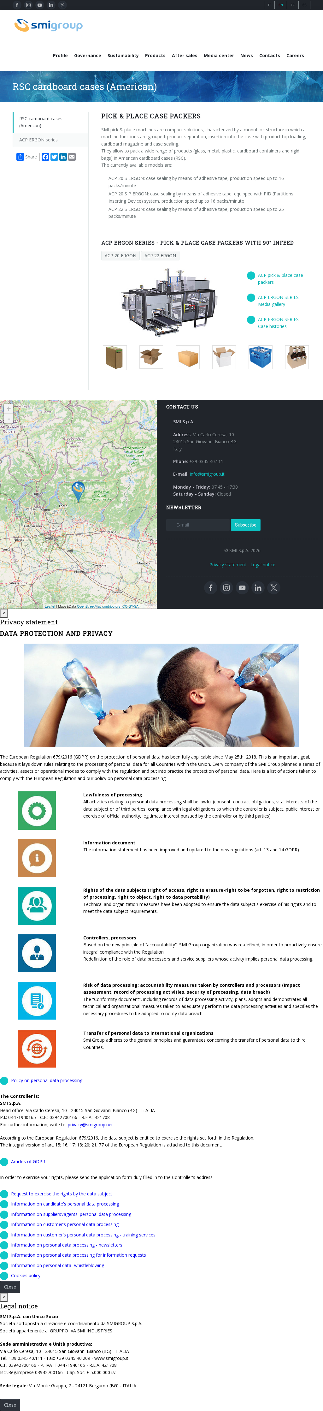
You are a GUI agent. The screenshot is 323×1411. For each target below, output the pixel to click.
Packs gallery (118, 357)
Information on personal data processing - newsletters (66, 1245)
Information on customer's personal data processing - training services (83, 1235)
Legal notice (262, 565)
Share (31, 157)
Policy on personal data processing (46, 1080)
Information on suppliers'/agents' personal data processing (71, 1214)
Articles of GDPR (28, 1161)
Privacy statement (227, 565)
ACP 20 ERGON (120, 256)
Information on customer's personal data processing (65, 1224)
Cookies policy (25, 1275)
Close (10, 1287)
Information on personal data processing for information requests (78, 1255)
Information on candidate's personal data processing (65, 1204)
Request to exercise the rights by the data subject (61, 1194)
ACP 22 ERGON (160, 256)
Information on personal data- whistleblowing (57, 1265)
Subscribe (245, 525)
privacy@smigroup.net (90, 1125)
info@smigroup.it (207, 474)
